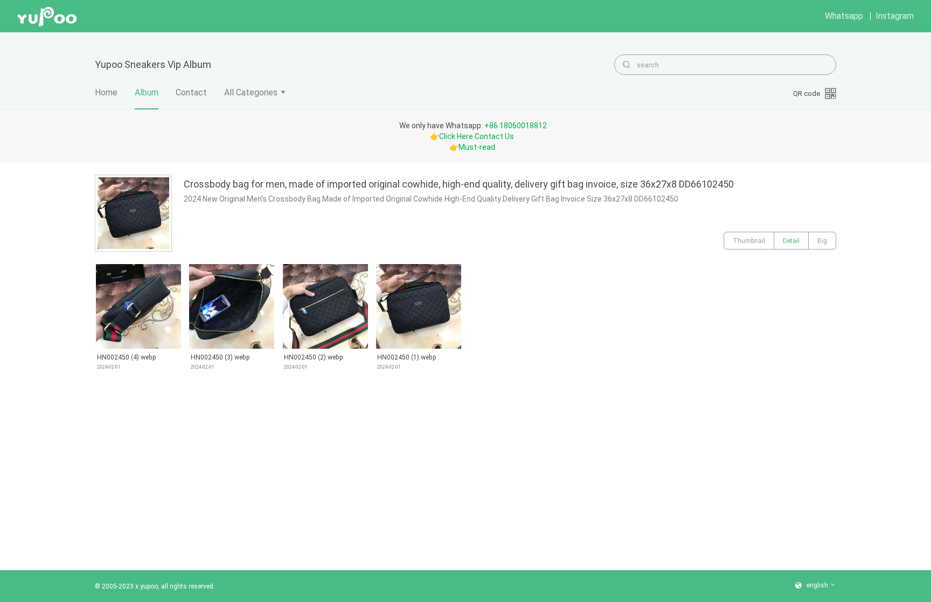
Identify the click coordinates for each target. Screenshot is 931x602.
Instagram (895, 16)
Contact (191, 92)
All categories (250, 92)
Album (146, 92)
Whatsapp (844, 16)
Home (106, 92)
